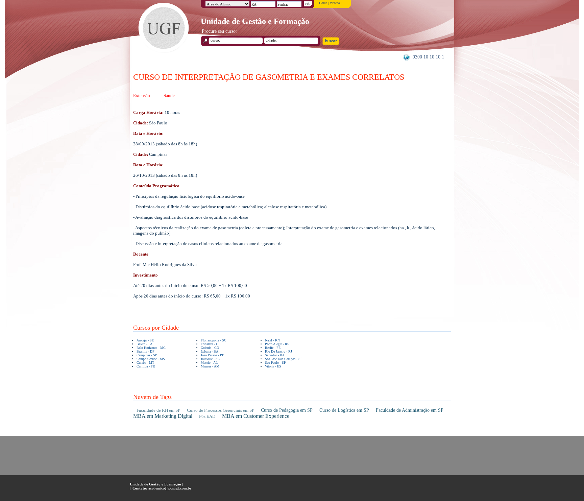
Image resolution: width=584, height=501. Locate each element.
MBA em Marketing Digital (162, 416)
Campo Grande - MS (151, 359)
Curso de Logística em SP (344, 410)
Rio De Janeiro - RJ (278, 351)
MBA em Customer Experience (255, 416)
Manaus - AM (210, 366)
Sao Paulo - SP (275, 362)
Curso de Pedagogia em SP (287, 410)
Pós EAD (207, 416)
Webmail (336, 3)
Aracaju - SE (145, 340)
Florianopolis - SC (213, 340)
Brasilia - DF (145, 351)
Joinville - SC (210, 359)
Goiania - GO (210, 348)
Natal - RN (272, 340)
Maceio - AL (209, 362)
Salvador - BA (275, 355)
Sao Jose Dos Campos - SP (283, 359)
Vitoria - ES (273, 366)
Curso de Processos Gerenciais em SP (220, 410)
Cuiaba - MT (145, 362)
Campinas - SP (147, 355)
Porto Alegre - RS (277, 344)
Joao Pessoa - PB (212, 355)
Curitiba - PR (146, 366)
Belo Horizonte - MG (151, 348)
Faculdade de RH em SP (158, 410)
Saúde (169, 95)
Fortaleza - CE (210, 344)
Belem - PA (144, 344)
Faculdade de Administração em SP (409, 410)
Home (323, 3)
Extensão (141, 95)
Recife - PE (273, 348)
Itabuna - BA (209, 351)
